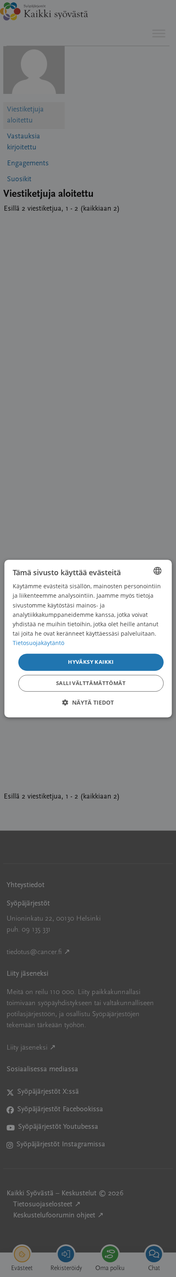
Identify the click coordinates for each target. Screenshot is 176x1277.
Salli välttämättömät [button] (91, 683)
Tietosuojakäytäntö (38, 643)
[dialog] (88, 638)
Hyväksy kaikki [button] (91, 661)
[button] (88, 702)
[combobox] (157, 571)
